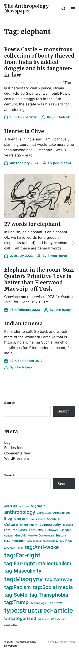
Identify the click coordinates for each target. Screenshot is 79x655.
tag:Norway (58, 579)
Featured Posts (15, 530)
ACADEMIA (10, 506)
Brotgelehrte (38, 519)
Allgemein (38, 506)
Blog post (21, 518)
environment (28, 524)
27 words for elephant (32, 224)
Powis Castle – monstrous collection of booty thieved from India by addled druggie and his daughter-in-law (39, 62)
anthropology (19, 512)
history (61, 535)
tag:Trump (16, 602)
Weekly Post (59, 619)
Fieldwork (52, 530)
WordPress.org (16, 458)
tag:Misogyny (23, 579)
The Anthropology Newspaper (26, 8)
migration (18, 540)
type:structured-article (38, 610)
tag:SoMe (15, 595)
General (8, 535)
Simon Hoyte (57, 256)
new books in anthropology (42, 540)
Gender (66, 530)
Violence (43, 619)
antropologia (44, 513)
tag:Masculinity (23, 571)
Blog (8, 518)
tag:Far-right (22, 555)
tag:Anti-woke (42, 547)
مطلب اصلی (10, 624)
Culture (11, 524)
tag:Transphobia (48, 595)
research (9, 548)
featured (68, 524)
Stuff (20, 548)
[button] (63, 8)
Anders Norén (67, 641)
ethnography (50, 524)
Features (36, 530)
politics (66, 540)
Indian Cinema (23, 323)
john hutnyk (61, 117)
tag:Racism (17, 587)
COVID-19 (54, 518)
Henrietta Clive (24, 131)
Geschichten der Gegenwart (34, 535)
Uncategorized (20, 618)
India (7, 541)
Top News (55, 603)
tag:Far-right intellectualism (37, 563)
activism (24, 506)
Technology (38, 603)
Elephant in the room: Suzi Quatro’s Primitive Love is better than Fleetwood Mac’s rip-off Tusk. (39, 279)
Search (9, 403)
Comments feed (17, 453)
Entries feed (14, 448)
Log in (9, 442)
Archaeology (62, 512)
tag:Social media (53, 587)
